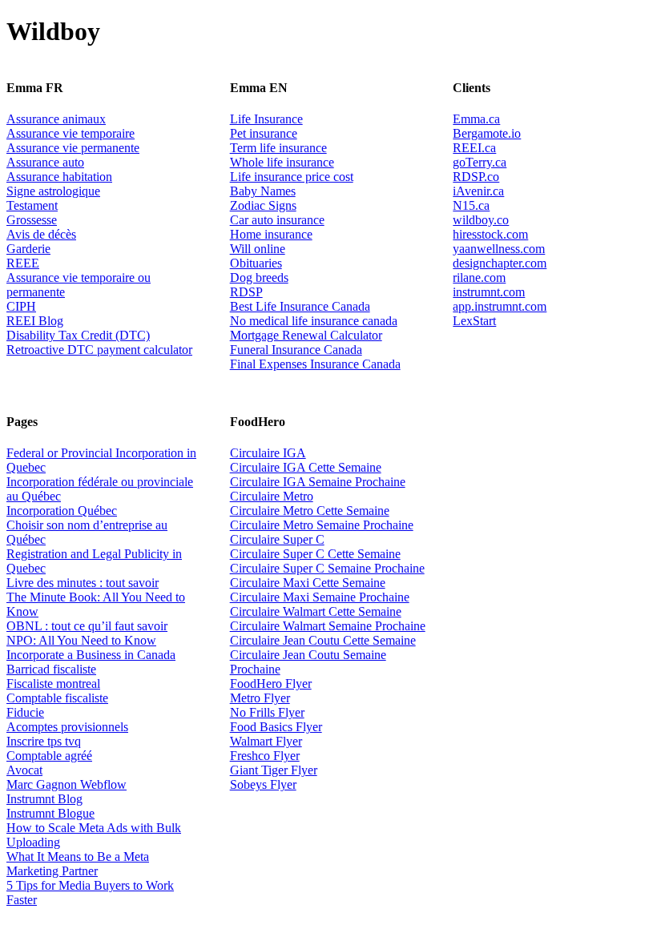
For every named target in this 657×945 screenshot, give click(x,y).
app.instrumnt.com (499, 306)
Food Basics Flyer (276, 727)
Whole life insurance (282, 162)
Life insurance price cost (291, 176)
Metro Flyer (260, 698)
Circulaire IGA (268, 453)
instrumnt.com (489, 292)
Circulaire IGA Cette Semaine (305, 467)
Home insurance (271, 234)
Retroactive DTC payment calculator (99, 349)
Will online (257, 248)
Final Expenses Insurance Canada (315, 364)
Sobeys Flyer (263, 784)
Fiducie (25, 712)
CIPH (21, 306)
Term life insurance (278, 148)
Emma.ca (476, 119)
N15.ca (471, 205)
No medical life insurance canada (313, 321)
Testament (32, 205)
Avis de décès (41, 234)
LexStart (474, 321)
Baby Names (263, 191)
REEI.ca (474, 148)
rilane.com (479, 277)
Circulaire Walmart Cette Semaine (315, 611)
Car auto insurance (277, 220)
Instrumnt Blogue (50, 813)
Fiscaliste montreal (53, 683)
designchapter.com (499, 263)
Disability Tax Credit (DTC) (78, 335)
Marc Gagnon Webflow (66, 784)
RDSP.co (476, 176)
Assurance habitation (59, 176)
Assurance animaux (56, 119)
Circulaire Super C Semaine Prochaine (327, 568)
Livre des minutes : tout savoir (82, 582)
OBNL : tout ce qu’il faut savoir (86, 626)
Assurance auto (45, 162)
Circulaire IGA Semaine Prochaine (317, 482)
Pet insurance (263, 133)
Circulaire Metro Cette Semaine (309, 510)
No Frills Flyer (267, 712)
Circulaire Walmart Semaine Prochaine (327, 626)
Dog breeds (259, 277)
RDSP (246, 292)
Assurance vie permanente (72, 148)
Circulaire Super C (277, 539)
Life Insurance (266, 119)
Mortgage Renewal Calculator (306, 335)
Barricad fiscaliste (51, 669)
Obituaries (256, 263)
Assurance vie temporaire (70, 133)
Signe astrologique (53, 191)
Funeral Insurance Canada (296, 349)
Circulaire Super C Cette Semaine (315, 554)
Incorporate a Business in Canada (90, 655)
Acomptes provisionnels (67, 727)
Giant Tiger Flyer (273, 770)
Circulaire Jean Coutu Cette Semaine (323, 640)
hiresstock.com (490, 234)
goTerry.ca (479, 162)
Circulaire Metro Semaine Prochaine (321, 525)
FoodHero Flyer (271, 683)
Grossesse (31, 220)
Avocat (24, 770)
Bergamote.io (487, 133)
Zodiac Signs (263, 205)
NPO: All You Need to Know (81, 640)
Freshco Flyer (265, 755)
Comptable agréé (49, 755)
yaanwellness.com (499, 248)
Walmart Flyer (266, 741)
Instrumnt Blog (44, 799)
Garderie (28, 248)
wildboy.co (481, 220)
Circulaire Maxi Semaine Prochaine (319, 597)
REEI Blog (34, 321)
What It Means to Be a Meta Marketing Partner (77, 864)
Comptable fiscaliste (57, 698)
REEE (22, 263)
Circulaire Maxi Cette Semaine (307, 582)
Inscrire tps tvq (43, 741)
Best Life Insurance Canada (300, 306)
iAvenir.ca (478, 191)
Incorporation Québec (61, 510)
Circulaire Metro (271, 496)
